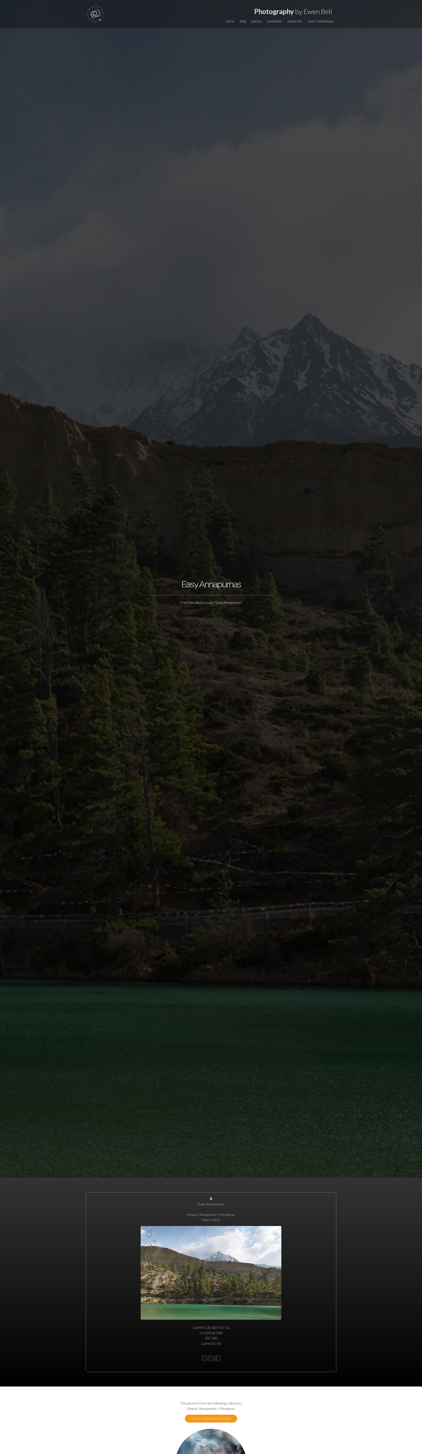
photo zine (294, 21)
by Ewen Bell (293, 11)
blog (243, 21)
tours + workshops (321, 21)
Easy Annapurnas (211, 1418)
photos (256, 21)
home (230, 21)
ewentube (274, 21)
